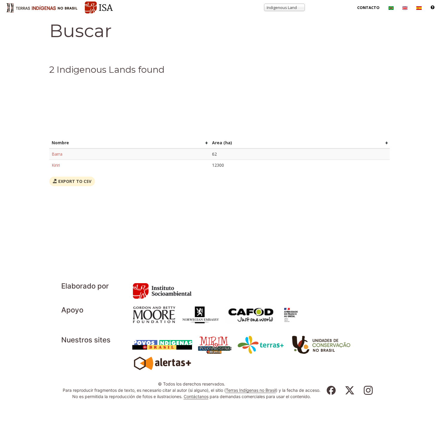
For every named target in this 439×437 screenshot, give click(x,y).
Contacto (368, 7)
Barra (57, 154)
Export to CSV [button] (74, 181)
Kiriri (56, 165)
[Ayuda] (432, 7)
